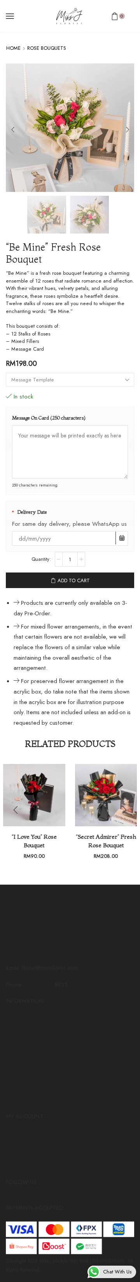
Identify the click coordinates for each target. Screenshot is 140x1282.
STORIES (16, 1033)
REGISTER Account (29, 1132)
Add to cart (74, 580)
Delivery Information (31, 1066)
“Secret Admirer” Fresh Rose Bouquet (106, 841)
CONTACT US (23, 1050)
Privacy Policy (23, 1100)
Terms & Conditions (30, 1083)
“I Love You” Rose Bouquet (34, 841)
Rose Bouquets (46, 48)
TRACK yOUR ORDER (32, 1165)
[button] (12, 130)
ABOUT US (19, 1017)
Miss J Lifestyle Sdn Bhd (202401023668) (56, 889)
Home (13, 48)
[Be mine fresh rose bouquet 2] (89, 215)
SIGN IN (16, 1149)
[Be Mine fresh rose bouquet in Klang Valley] (46, 215)
